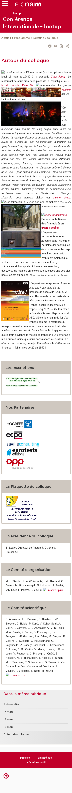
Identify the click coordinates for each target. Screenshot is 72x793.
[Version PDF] (61, 46)
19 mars (9, 727)
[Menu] (5, 4)
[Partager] (67, 47)
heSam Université (36, 762)
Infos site (25, 757)
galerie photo (61, 197)
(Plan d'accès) (50, 227)
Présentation (12, 704)
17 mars (8, 711)
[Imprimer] (49, 47)
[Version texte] (55, 46)
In (17, 13)
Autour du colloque (45, 38)
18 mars (9, 719)
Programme (22, 38)
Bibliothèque (45, 757)
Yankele (66, 89)
